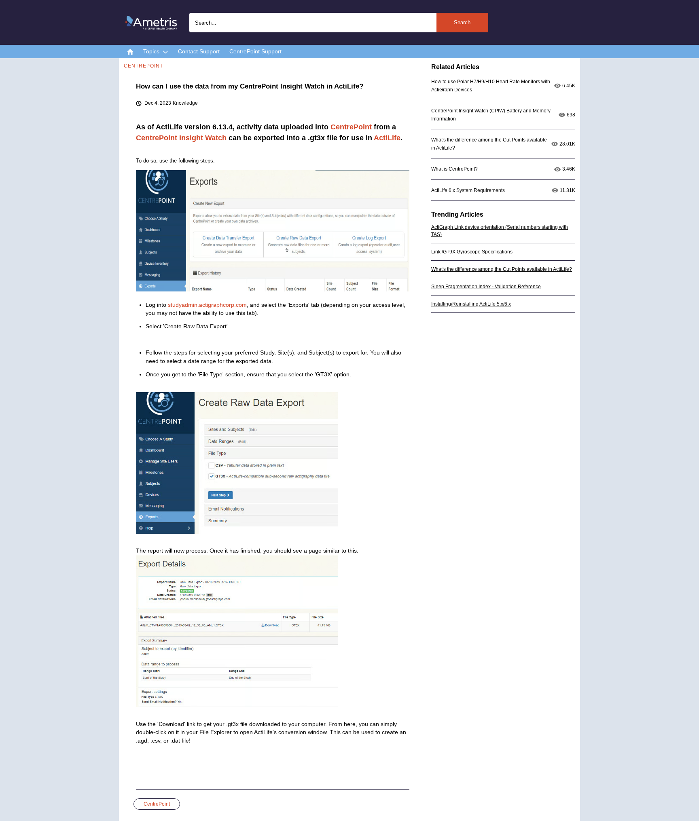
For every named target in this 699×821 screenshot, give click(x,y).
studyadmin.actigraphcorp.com (207, 305)
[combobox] (338, 22)
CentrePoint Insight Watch (181, 138)
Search (462, 22)
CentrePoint (351, 127)
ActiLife (387, 138)
